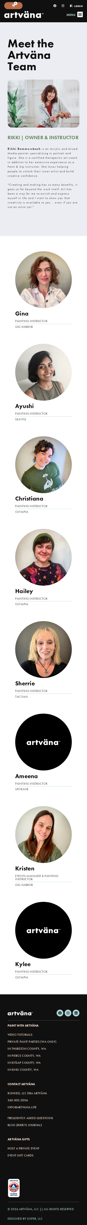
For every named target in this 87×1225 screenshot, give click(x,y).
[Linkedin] (76, 1013)
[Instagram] (68, 1013)
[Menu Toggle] (80, 14)
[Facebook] (60, 1013)
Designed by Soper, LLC (25, 1219)
